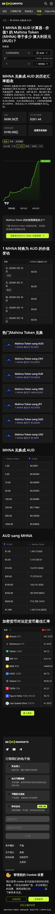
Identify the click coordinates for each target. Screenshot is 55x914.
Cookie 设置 (45, 909)
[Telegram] (21, 750)
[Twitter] (7, 750)
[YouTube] (14, 750)
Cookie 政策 (37, 888)
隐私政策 (24, 909)
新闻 (22, 852)
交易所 (23, 862)
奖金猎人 (29, 11)
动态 (4, 11)
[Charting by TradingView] (6, 203)
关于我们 (10, 852)
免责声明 (34, 909)
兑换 (4, 20)
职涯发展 (10, 857)
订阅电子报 (15, 11)
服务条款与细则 (11, 909)
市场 (39, 11)
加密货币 (24, 857)
